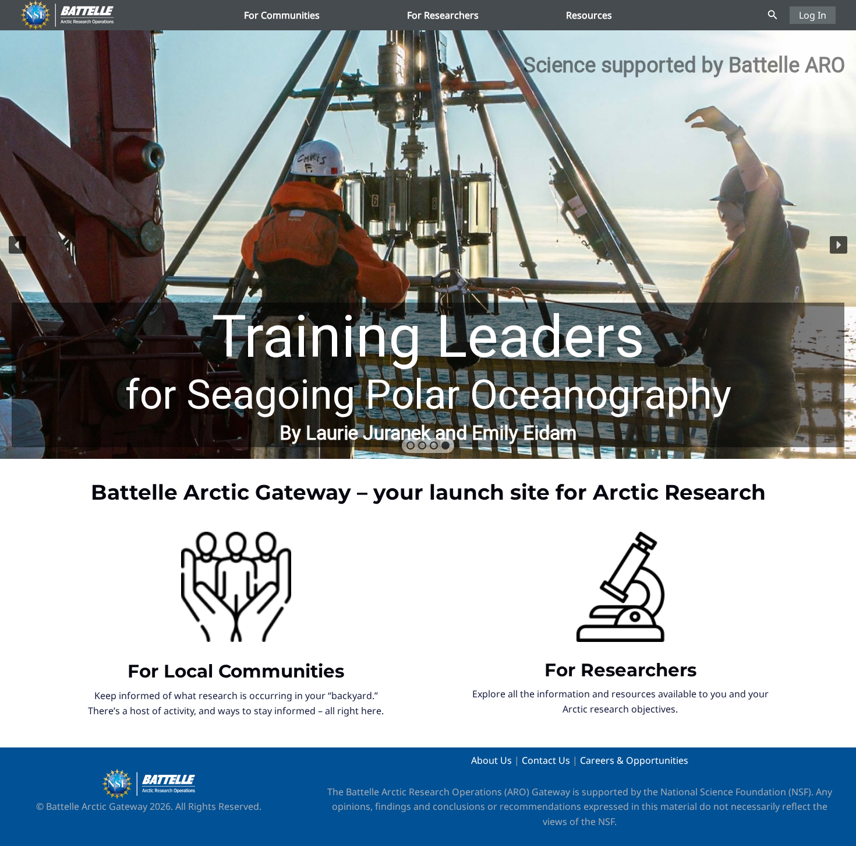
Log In (812, 15)
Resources (589, 15)
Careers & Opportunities (634, 760)
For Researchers (443, 15)
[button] (772, 15)
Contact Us (546, 760)
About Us (491, 760)
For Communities (282, 15)
